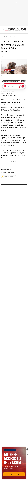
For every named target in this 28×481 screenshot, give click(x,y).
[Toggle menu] (3, 29)
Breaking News (13, 36)
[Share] (2, 56)
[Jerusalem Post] (15, 29)
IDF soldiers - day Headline (8, 172)
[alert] (14, 463)
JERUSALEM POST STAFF (8, 91)
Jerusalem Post (4, 36)
